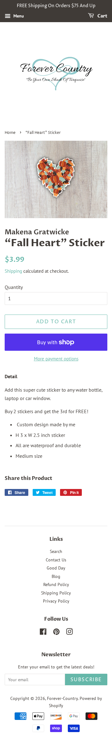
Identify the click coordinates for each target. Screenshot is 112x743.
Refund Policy (56, 584)
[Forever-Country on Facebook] (43, 633)
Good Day (56, 568)
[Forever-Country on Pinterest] (56, 633)
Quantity (14, 287)
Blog (56, 576)
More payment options (56, 359)
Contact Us (56, 560)
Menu (18, 16)
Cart (101, 16)
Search (56, 551)
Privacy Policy (56, 601)
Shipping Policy (56, 593)
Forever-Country (62, 698)
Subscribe (86, 679)
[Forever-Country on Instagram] (69, 633)
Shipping (13, 271)
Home (10, 132)
